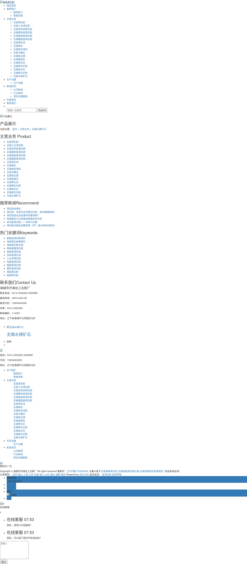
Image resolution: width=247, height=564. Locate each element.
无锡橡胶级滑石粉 (22, 39)
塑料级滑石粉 (14, 268)
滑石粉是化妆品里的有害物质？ (23, 215)
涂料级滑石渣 (14, 255)
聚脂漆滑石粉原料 (16, 238)
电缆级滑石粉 (14, 261)
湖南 (57, 474)
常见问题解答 (20, 96)
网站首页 (11, 5)
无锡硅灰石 (19, 69)
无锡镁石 (18, 45)
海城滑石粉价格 (15, 244)
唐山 (20, 474)
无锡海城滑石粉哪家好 (151, 471)
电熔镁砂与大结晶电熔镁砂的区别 (24, 218)
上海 (25, 474)
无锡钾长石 (19, 62)
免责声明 (116, 474)
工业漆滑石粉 (14, 258)
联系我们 (11, 103)
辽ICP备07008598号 (77, 471)
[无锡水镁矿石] (15, 326)
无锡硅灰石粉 (20, 72)
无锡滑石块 (19, 42)
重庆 (63, 474)
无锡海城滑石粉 (109, 471)
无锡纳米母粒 (20, 49)
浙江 (41, 474)
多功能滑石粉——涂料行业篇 (22, 222)
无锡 (36, 474)
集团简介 (11, 8)
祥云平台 (84, 474)
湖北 (52, 474)
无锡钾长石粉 (20, 66)
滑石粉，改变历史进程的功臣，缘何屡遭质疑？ (31, 211)
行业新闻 (18, 92)
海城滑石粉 (12, 271)
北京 (14, 474)
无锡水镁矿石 (20, 76)
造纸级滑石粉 (14, 251)
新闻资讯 (11, 86)
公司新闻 (18, 89)
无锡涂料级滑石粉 (22, 29)
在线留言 (11, 99)
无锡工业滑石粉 (21, 25)
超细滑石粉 (12, 275)
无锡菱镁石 (19, 59)
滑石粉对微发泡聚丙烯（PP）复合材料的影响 (30, 225)
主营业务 (11, 19)
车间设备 (11, 440)
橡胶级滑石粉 (14, 265)
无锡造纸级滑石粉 (22, 35)
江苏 (31, 474)
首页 (14, 129)
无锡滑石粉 (19, 22)
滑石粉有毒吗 (14, 208)
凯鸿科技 (106, 474)
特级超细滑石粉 (15, 248)
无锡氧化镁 (19, 55)
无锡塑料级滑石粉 (22, 32)
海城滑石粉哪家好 (16, 241)
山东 (47, 474)
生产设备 (11, 79)
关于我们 (11, 370)
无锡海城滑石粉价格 (128, 471)
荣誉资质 (18, 15)
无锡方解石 (19, 52)
